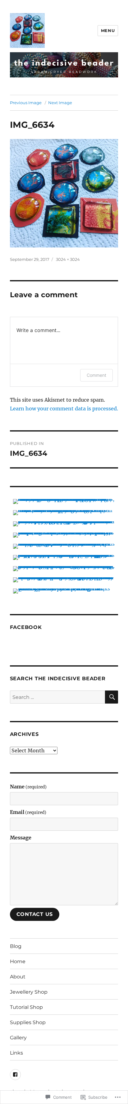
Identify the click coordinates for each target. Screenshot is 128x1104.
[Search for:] (57, 697)
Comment (96, 375)
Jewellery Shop (29, 992)
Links (16, 1053)
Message (20, 837)
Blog (15, 946)
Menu (108, 30)
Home (17, 961)
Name (28, 786)
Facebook (26, 627)
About (17, 977)
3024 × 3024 (68, 259)
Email (28, 812)
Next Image (60, 102)
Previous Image (26, 102)
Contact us (34, 914)
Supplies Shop (28, 1022)
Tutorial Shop (26, 1007)
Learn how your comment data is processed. (64, 408)
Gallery (18, 1038)
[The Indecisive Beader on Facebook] (15, 1074)
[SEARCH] (111, 697)
